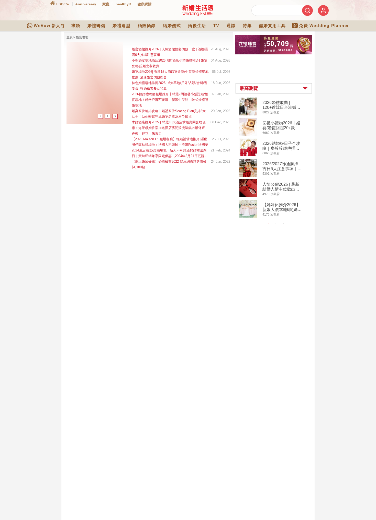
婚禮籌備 (96, 25)
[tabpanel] (277, 158)
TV (216, 25)
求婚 (75, 25)
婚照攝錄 (147, 25)
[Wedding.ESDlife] (197, 15)
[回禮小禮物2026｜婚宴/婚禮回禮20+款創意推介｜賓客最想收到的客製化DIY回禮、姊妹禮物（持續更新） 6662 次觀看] (248, 135)
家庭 (105, 4)
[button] (274, 88)
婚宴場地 (82, 37)
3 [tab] (283, 224)
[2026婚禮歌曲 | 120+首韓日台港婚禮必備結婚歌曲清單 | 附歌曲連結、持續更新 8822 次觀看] (248, 114)
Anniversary (85, 4)
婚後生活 (197, 25)
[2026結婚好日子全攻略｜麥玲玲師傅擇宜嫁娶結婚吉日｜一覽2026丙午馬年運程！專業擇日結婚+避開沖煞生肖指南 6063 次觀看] (248, 155)
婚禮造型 (121, 25)
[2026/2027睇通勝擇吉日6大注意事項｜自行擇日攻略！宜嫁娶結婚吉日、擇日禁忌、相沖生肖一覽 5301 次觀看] (248, 176)
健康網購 (144, 4)
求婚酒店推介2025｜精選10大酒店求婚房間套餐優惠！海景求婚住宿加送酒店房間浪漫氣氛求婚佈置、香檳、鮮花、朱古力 (170, 127)
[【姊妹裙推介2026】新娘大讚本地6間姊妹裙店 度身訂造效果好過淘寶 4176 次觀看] (248, 216)
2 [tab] (276, 224)
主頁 (70, 37)
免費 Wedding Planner (324, 25)
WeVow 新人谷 (49, 25)
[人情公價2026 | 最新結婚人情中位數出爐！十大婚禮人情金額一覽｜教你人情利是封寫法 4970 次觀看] (248, 196)
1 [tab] (268, 224)
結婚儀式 (172, 25)
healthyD (123, 4)
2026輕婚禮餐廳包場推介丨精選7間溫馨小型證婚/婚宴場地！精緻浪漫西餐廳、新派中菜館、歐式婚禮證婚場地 (170, 99)
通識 (231, 25)
